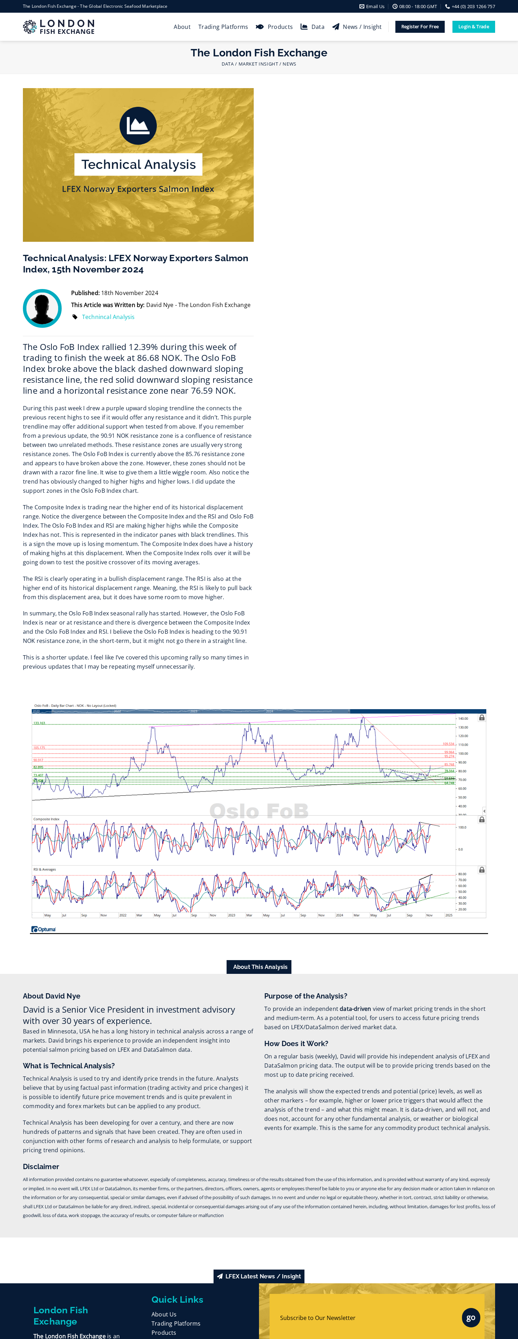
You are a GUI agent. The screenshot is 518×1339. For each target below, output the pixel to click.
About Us (164, 1314)
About (182, 27)
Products (280, 27)
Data (318, 27)
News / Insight (362, 27)
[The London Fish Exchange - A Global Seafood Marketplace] (63, 27)
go (471, 1317)
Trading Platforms (223, 27)
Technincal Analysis (108, 317)
